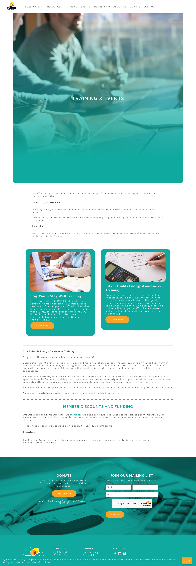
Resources (54, 6)
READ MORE (42, 326)
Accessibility (90, 555)
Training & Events (77, 6)
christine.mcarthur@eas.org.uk (58, 393)
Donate (135, 6)
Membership (102, 6)
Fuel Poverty (34, 6)
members (76, 414)
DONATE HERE (64, 493)
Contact (150, 6)
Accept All (187, 561)
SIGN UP (115, 514)
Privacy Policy (91, 552)
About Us (119, 6)
